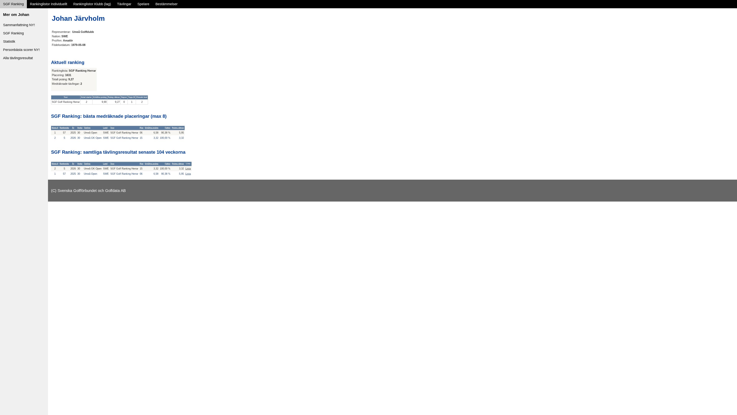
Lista (188, 168)
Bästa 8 (55, 128)
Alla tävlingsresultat (18, 58)
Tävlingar (124, 4)
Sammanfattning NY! (19, 25)
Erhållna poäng (151, 128)
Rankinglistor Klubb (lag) (92, 4)
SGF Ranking (13, 4)
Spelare (143, 4)
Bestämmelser (166, 4)
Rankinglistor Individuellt (48, 4)
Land (105, 128)
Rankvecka (64, 128)
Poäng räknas (178, 128)
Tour (112, 128)
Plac (141, 128)
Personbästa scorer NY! (21, 50)
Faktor (167, 128)
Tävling (87, 128)
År (73, 128)
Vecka (79, 128)
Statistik (9, 41)
